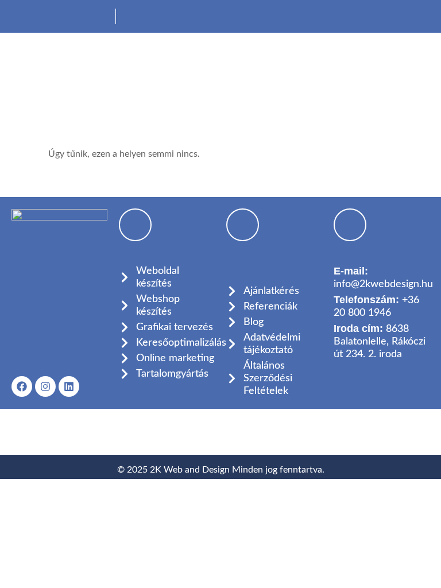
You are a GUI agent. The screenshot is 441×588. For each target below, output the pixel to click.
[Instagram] (45, 386)
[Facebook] (21, 386)
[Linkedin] (69, 386)
